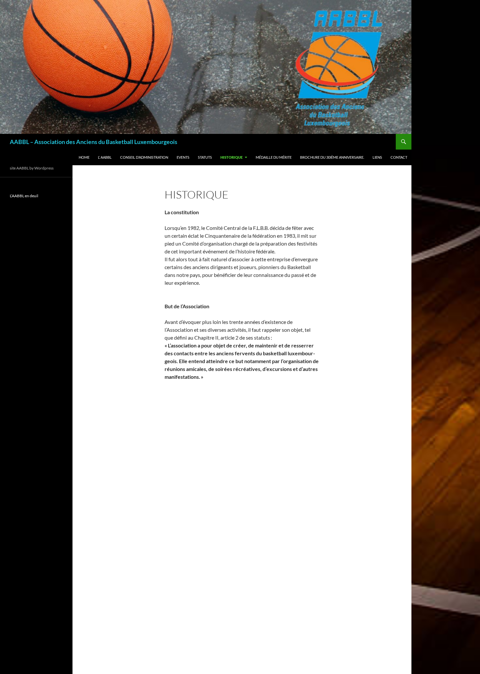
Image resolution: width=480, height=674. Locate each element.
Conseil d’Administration (144, 157)
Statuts (205, 157)
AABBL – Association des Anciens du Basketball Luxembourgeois (93, 141)
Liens (377, 157)
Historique (231, 157)
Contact (399, 157)
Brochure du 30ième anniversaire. (332, 157)
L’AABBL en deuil (24, 195)
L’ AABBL (105, 157)
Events (183, 157)
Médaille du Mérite (274, 157)
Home (84, 157)
